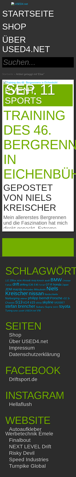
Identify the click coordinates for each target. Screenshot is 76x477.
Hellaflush (20, 404)
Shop (15, 335)
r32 (65, 298)
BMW (56, 279)
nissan (36, 293)
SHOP (14, 26)
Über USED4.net (26, 44)
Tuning (9, 310)
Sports (23, 101)
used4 (21, 311)
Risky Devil (21, 453)
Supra (48, 306)
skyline (47, 302)
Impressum (22, 348)
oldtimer (23, 298)
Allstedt (27, 280)
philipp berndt (38, 298)
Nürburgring (12, 298)
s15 (32, 302)
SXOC (56, 307)
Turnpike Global (27, 466)
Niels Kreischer (29, 203)
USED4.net (30, 310)
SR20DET (59, 303)
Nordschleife (51, 294)
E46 (36, 285)
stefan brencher (20, 306)
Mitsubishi (40, 289)
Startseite (28, 13)
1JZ (7, 280)
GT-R (49, 284)
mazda (17, 289)
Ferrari (42, 285)
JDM (8, 289)
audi (47, 280)
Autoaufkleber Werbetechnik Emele (29, 431)
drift (16, 284)
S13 (19, 302)
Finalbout (20, 440)
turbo (15, 311)
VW (39, 310)
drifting (24, 284)
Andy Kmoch (37, 280)
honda (57, 284)
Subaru (40, 306)
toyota (64, 306)
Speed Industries (29, 459)
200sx (13, 280)
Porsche (56, 298)
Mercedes (28, 289)
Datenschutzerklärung (34, 354)
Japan (65, 284)
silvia (39, 302)
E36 (31, 284)
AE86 (19, 281)
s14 (26, 302)
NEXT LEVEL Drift (30, 446)
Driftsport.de (23, 379)
